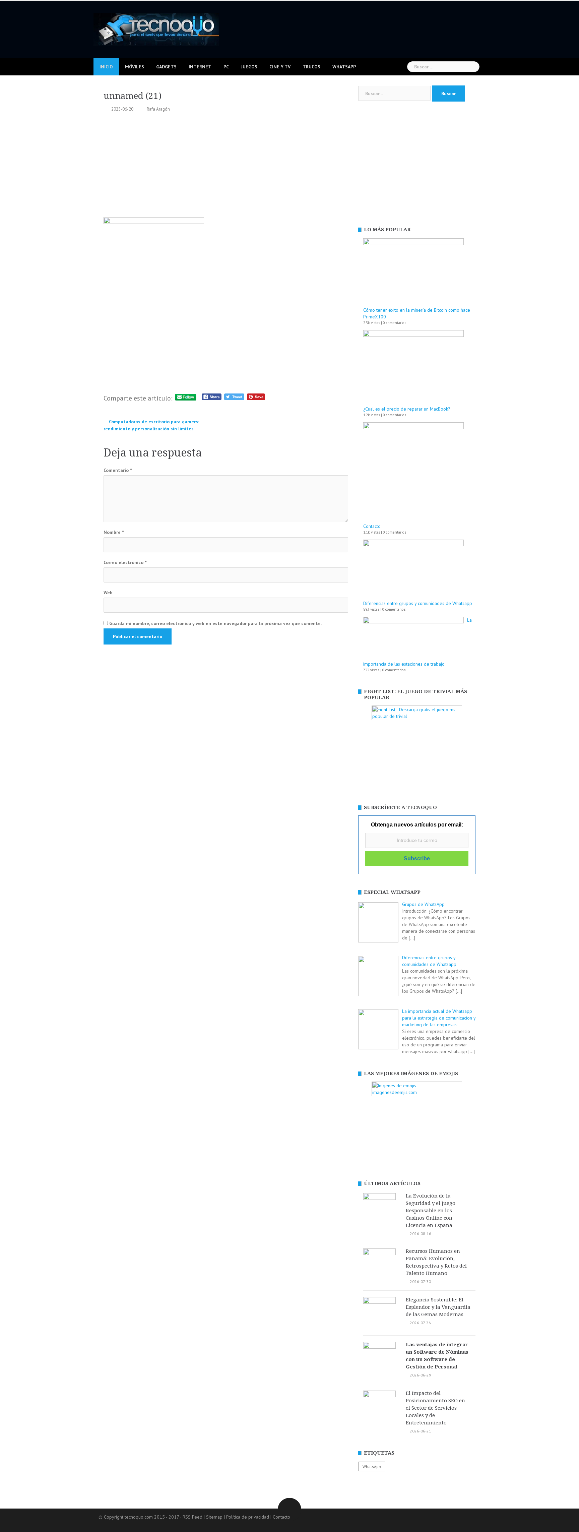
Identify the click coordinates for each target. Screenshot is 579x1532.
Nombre (114, 532)
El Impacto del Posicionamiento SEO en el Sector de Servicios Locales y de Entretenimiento (435, 1408)
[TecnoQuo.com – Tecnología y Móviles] (156, 29)
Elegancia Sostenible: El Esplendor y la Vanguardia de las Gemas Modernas (438, 1307)
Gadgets (166, 67)
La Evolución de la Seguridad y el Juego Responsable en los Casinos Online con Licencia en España (430, 1210)
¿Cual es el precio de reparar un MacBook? (406, 409)
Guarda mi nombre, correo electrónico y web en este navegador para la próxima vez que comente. (215, 623)
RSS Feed (192, 1517)
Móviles (134, 67)
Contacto (372, 526)
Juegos (249, 67)
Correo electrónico (125, 562)
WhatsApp (344, 67)
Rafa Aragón (158, 109)
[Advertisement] (226, 167)
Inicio (106, 67)
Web (108, 593)
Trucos (311, 67)
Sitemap (214, 1517)
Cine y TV (280, 67)
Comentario (118, 470)
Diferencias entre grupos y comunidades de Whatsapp (417, 603)
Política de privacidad (247, 1517)
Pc (226, 67)
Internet (200, 67)
